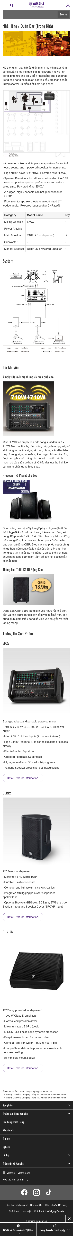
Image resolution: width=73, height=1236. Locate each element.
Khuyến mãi (8, 1130)
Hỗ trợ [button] (6, 1155)
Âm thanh (7, 1091)
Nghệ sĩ (6, 1147)
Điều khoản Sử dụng (56, 1205)
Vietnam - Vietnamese (18, 1173)
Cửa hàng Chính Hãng (13, 1122)
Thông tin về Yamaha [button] (13, 1163)
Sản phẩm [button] (8, 1105)
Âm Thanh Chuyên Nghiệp (27, 1091)
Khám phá (47, 1091)
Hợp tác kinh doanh (13, 1179)
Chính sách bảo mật (20, 1211)
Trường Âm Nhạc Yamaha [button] (15, 1114)
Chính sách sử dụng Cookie (49, 1211)
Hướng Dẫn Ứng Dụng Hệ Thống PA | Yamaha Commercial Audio (36, 1094)
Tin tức (6, 1138)
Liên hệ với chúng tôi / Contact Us (24, 1205)
